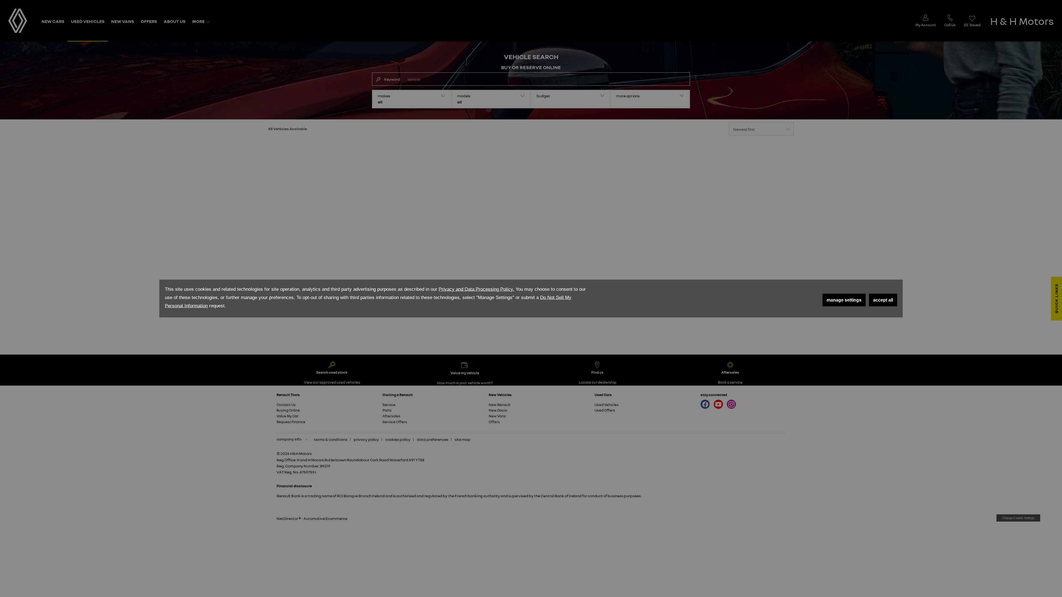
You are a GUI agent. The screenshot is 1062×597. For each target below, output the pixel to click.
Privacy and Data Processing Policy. (476, 289)
